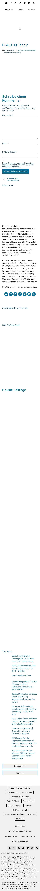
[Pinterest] (29, 3)
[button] (20, 28)
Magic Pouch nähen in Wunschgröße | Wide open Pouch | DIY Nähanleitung (23, 658)
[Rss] (34, 3)
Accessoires (28, 801)
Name (5, 143)
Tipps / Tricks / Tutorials (19, 788)
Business (19, 819)
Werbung (31, 10)
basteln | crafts (14, 805)
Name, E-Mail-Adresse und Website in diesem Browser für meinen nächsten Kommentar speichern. (18, 164)
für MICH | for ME (19, 810)
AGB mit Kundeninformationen (20, 836)
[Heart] (25, 3)
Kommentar (7, 115)
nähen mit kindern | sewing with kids (20, 814)
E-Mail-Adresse (9, 152)
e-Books (28, 805)
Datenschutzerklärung (20, 831)
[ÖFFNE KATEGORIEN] (25, 766)
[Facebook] (15, 3)
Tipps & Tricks (13, 801)
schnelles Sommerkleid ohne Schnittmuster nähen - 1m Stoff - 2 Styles (24, 668)
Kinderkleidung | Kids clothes (20, 792)
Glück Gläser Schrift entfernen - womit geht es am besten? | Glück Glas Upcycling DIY (24, 721)
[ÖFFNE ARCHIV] (23, 773)
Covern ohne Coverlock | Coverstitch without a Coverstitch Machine (22, 731)
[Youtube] (6, 3)
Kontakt (20, 10)
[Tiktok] (20, 3)
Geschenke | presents (20, 797)
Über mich (9, 10)
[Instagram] (11, 3)
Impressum (20, 826)
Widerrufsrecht (20, 841)
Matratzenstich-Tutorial (21, 675)
